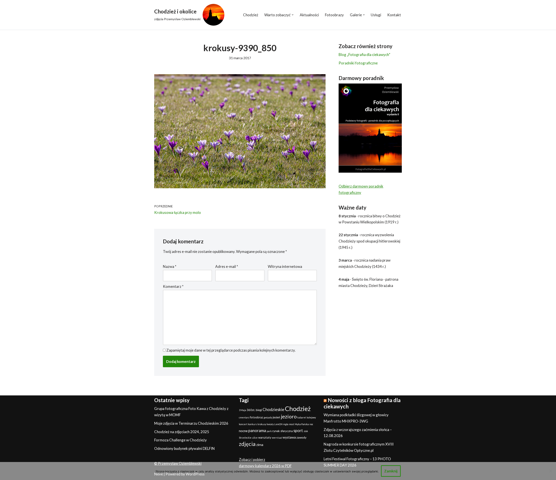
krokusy (262, 424)
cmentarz (244, 417)
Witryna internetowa (285, 266)
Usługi (376, 15)
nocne (243, 431)
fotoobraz (256, 417)
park (269, 431)
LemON (278, 424)
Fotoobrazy (334, 15)
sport (298, 430)
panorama (257, 430)
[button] (293, 15)
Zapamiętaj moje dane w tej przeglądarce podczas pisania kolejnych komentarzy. (231, 350)
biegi (259, 410)
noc (311, 424)
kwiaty (270, 424)
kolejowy (311, 417)
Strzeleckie (245, 437)
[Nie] (550, 471)
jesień (276, 417)
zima (259, 445)
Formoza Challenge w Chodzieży (180, 440)
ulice (255, 437)
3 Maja (242, 410)
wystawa (289, 437)
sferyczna (286, 431)
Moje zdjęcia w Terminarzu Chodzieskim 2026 (191, 423)
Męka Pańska (302, 424)
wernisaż (277, 437)
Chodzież (250, 15)
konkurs (252, 424)
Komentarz (173, 286)
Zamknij (390, 471)
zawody (301, 437)
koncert (243, 424)
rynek (276, 431)
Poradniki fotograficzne (358, 63)
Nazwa (169, 266)
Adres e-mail (226, 266)
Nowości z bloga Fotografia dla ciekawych (362, 403)
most (291, 424)
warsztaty (264, 437)
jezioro (289, 416)
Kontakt (394, 15)
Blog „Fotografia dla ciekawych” (364, 54)
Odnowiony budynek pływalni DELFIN (184, 448)
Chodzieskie (273, 409)
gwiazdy (268, 417)
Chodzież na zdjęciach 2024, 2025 (181, 431)
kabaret (301, 417)
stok (306, 431)
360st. (251, 410)
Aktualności (309, 15)
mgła (285, 424)
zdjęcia (247, 444)
